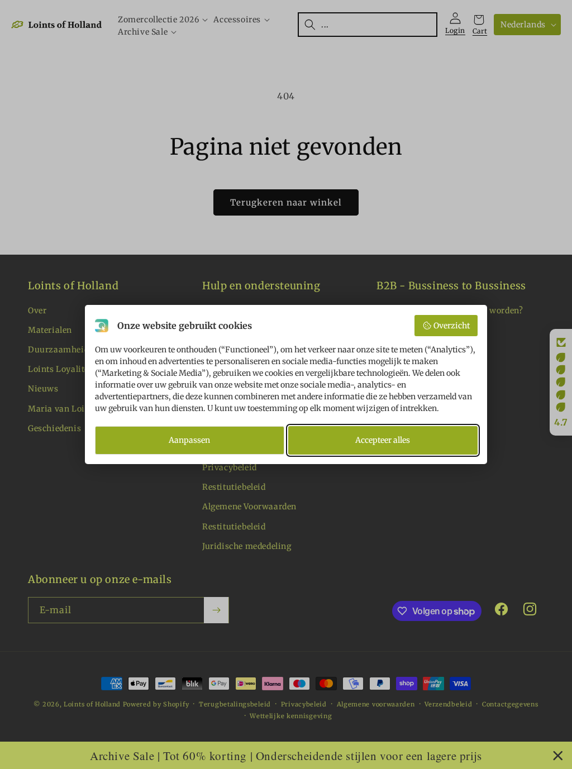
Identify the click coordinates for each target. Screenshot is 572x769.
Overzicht (451, 326)
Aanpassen (189, 440)
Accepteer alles (382, 440)
